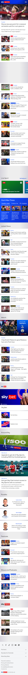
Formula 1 (13, 131)
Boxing (17, 103)
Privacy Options (5, 664)
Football (3, 22)
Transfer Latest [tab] (5, 203)
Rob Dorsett (19, 523)
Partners (3, 649)
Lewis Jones (19, 499)
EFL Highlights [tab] (23, 203)
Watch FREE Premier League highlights (10, 31)
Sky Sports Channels (7, 653)
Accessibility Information (7, 666)
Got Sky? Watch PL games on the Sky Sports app (13, 29)
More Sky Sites (5, 656)
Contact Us (4, 668)
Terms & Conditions (5, 660)
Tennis (12, 249)
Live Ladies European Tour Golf (11, 191)
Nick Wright (19, 512)
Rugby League (14, 357)
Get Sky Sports (23, 178)
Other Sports (4, 452)
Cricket (15, 93)
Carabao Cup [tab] (14, 203)
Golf (11, 239)
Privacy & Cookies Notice (7, 662)
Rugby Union (13, 296)
